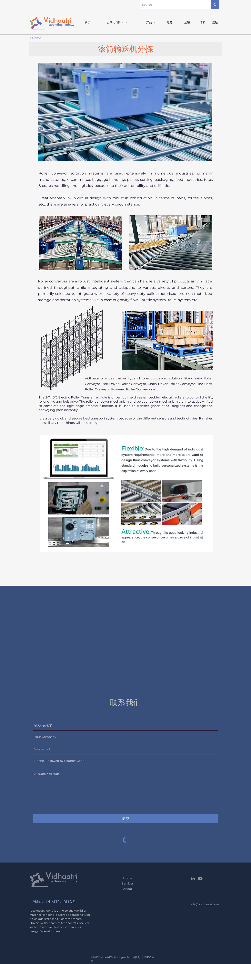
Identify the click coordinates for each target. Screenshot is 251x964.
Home (127, 878)
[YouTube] (200, 878)
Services (128, 883)
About (127, 889)
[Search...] (215, 4)
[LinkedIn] (193, 878)
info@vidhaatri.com (204, 904)
